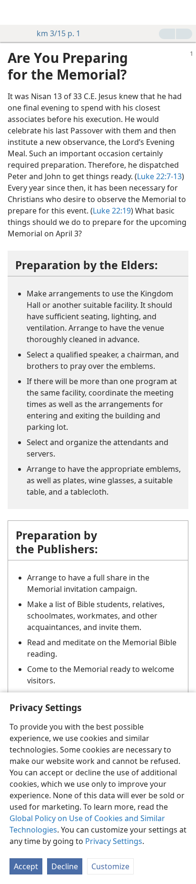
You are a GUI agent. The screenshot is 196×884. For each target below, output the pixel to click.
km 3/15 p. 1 (58, 33)
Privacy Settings (113, 841)
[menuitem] (14, 12)
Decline (64, 866)
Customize (110, 866)
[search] (184, 12)
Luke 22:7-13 (159, 176)
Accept (26, 866)
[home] (14, 12)
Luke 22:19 (112, 210)
